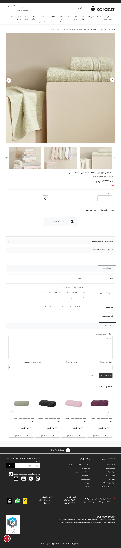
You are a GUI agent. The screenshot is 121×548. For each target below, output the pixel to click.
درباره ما (87, 483)
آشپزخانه (91, 17)
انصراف (94, 375)
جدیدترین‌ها (108, 19)
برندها (11, 17)
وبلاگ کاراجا (86, 475)
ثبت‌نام (10, 465)
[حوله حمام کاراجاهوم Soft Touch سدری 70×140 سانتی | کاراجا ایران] (60, 88)
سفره (99, 17)
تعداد (110, 193)
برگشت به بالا (58, 450)
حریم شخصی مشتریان (82, 472)
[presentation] (114, 158)
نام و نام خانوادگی (105, 362)
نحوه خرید (111, 472)
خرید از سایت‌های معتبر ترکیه (79, 464)
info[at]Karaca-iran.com (45, 502)
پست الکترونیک (71, 362)
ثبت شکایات (85, 479)
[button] (10, 6)
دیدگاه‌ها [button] (107, 325)
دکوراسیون (52, 17)
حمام (69, 17)
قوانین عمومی (110, 464)
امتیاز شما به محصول (32, 362)
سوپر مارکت (33, 18)
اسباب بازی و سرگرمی (18, 19)
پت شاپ (26, 18)
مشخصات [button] (107, 268)
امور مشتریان (85, 468)
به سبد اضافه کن (99, 436)
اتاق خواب (76, 18)
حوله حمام (89, 210)
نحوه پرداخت (110, 475)
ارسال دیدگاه (106, 375)
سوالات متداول (110, 468)
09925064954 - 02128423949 (69, 502)
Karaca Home (105, 210)
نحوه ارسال (111, 479)
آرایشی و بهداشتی (42, 19)
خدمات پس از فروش (108, 486)
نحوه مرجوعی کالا (109, 483)
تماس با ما (86, 486)
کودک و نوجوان (61, 19)
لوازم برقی (82, 18)
